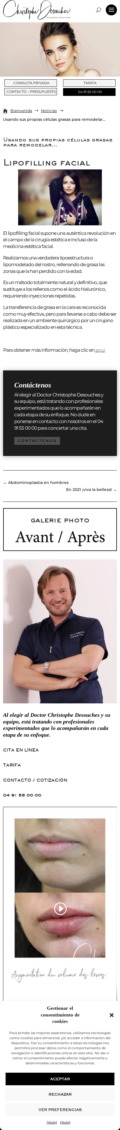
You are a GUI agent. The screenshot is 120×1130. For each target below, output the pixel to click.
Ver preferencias (60, 1110)
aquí (100, 350)
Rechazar (60, 1094)
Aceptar (60, 1079)
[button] (111, 1015)
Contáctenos (37, 441)
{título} (52, 1122)
